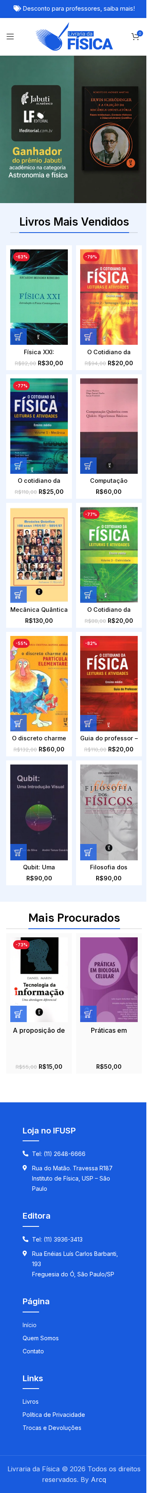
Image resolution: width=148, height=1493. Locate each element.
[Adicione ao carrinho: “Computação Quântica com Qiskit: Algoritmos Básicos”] (88, 465)
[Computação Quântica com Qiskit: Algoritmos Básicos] (109, 426)
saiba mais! (119, 8)
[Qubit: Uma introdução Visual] (39, 812)
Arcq (98, 1479)
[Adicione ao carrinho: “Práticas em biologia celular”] (88, 1014)
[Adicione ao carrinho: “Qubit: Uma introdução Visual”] (18, 852)
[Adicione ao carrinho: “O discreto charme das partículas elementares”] (18, 723)
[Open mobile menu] (10, 36)
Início (30, 1324)
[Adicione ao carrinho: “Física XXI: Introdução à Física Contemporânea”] (18, 336)
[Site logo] (74, 36)
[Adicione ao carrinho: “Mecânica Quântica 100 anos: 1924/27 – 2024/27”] (18, 594)
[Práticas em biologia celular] (109, 979)
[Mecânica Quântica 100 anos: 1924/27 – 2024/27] (39, 554)
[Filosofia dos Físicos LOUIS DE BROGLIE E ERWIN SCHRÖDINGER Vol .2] (109, 812)
